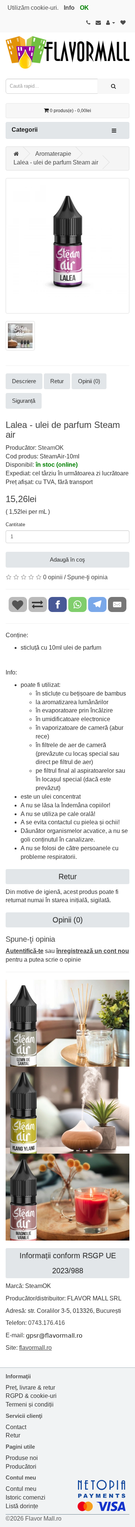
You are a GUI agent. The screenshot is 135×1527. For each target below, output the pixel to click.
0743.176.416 (46, 1323)
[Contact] (98, 22)
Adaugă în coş (67, 559)
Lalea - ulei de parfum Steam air (56, 162)
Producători (21, 1466)
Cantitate (15, 524)
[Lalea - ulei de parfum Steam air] (67, 246)
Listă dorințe (22, 1506)
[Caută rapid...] (113, 86)
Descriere (24, 381)
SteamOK (51, 448)
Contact (16, 1427)
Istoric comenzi (25, 1497)
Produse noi (22, 1458)
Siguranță (23, 400)
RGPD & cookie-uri (31, 1396)
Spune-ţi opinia (87, 577)
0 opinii (53, 577)
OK (84, 8)
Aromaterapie (53, 154)
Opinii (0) (89, 381)
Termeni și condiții (30, 1404)
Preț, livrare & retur (30, 1387)
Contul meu (21, 1489)
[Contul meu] (110, 22)
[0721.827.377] (88, 22)
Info (69, 8)
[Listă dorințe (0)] (123, 22)
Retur (57, 381)
